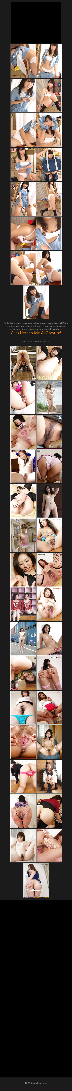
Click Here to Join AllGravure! (36, 332)
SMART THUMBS (42, 898)
